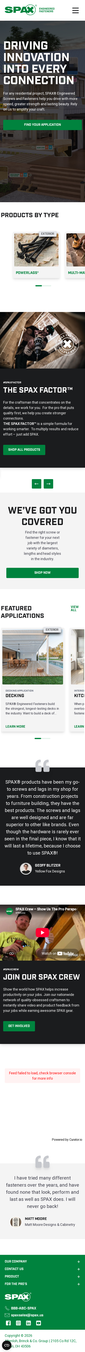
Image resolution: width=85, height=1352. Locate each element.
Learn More (15, 727)
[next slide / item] (48, 484)
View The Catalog (22, 449)
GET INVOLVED (19, 1026)
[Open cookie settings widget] (6, 1345)
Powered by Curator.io (67, 1140)
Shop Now (42, 573)
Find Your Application (42, 125)
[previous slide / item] (36, 484)
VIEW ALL (75, 609)
